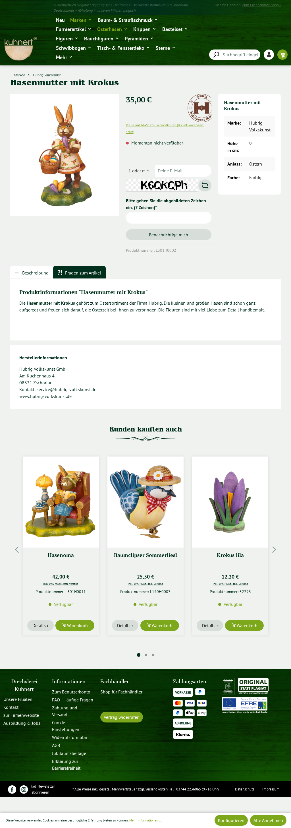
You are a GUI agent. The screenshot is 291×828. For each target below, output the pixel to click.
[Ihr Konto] (270, 54)
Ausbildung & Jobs (21, 723)
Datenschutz (244, 789)
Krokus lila (230, 555)
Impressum (271, 789)
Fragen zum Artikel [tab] (82, 273)
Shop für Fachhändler (121, 692)
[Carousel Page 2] (146, 655)
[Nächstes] (274, 549)
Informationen (69, 681)
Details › (40, 625)
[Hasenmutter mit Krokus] (64, 155)
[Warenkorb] (282, 54)
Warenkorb (77, 625)
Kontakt (10, 707)
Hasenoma (61, 555)
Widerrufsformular (69, 737)
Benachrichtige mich (168, 235)
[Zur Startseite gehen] (20, 49)
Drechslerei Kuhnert (24, 685)
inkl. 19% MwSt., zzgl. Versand (60, 584)
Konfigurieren (231, 820)
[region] (64, 157)
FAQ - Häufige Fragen (72, 700)
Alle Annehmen (268, 820)
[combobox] (234, 54)
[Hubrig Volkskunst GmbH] (202, 97)
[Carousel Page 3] (153, 655)
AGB (56, 745)
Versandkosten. (157, 789)
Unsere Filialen (17, 699)
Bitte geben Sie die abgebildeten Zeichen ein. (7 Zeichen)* (166, 204)
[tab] (31, 272)
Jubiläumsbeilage (69, 753)
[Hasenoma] (61, 502)
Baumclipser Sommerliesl (145, 555)
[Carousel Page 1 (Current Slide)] (138, 655)
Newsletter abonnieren (43, 789)
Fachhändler (114, 681)
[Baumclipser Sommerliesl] (145, 502)
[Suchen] (216, 54)
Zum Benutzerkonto (71, 692)
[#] (12, 789)
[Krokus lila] (230, 502)
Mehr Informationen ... (145, 820)
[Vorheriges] (17, 549)
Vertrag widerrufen (122, 717)
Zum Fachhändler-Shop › (261, 5)
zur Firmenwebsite (21, 715)
